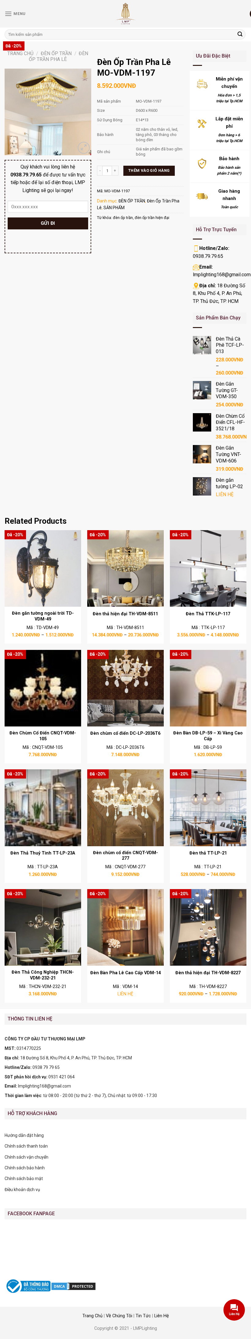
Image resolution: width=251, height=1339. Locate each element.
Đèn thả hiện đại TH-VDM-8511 (125, 614)
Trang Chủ (92, 1315)
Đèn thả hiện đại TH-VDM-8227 (208, 972)
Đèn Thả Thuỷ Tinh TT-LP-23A (42, 853)
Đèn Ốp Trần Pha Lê (58, 56)
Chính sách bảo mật (24, 1178)
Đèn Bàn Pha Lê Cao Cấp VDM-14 (125, 972)
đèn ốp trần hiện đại (152, 217)
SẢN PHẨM (114, 207)
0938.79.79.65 (208, 256)
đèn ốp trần (123, 217)
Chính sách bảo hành (25, 1167)
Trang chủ (20, 53)
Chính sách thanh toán (26, 1146)
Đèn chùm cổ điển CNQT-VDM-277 (125, 855)
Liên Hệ (161, 1315)
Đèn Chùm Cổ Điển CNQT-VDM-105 (42, 735)
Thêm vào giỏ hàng (149, 170)
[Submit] (240, 34)
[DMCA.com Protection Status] (73, 1285)
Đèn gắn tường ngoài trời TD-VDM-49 (43, 616)
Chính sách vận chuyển (26, 1157)
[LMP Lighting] (125, 14)
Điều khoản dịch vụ (22, 1189)
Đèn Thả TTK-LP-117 (208, 614)
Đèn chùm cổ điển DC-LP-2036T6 (125, 733)
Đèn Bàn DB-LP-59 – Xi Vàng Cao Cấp (208, 735)
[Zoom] (84, 148)
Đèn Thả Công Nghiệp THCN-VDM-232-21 (43, 975)
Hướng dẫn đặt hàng (24, 1135)
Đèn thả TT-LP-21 (208, 853)
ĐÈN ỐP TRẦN (56, 53)
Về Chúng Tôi (119, 1315)
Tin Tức (143, 1315)
